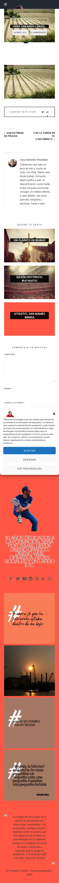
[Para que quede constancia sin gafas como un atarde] (29, 670)
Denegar (29, 459)
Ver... (29, 245)
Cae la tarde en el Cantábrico (44, 136)
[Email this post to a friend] (47, 112)
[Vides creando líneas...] (29, 82)
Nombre (8, 388)
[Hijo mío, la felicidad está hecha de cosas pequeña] (29, 775)
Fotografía (29, 20)
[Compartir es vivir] (43, 112)
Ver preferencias (29, 468)
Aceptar (29, 450)
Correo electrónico (14, 403)
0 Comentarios (38, 32)
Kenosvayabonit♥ (37, 862)
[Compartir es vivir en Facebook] (47, 116)
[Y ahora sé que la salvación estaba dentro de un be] (29, 618)
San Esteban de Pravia (13, 134)
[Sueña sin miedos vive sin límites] (29, 723)
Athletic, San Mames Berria (29, 315)
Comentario (10, 354)
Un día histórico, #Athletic (29, 279)
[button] (54, 413)
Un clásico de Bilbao (29, 240)
